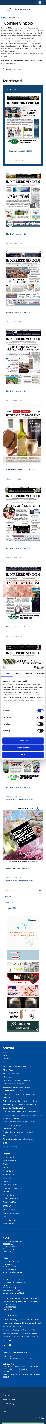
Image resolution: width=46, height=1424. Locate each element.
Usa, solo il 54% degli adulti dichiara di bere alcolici (21, 1319)
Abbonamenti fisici (9, 1202)
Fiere (5, 1055)
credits (5, 1411)
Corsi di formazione (10, 1146)
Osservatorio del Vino (11, 1184)
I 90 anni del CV (10, 908)
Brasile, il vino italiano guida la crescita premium (20, 1336)
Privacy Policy (8, 1390)
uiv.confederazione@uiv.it (12, 1272)
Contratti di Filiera (9, 1128)
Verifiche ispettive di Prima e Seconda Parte (19, 1121)
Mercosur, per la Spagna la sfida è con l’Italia (19, 1330)
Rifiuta (23, 755)
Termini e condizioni (10, 1399)
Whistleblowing (8, 1403)
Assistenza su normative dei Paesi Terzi (17, 1087)
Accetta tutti (23, 740)
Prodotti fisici (8, 1171)
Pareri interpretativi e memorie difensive (18, 1139)
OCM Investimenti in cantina (13, 1083)
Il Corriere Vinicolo (9, 1209)
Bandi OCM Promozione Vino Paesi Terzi (17, 1080)
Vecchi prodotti (8, 1157)
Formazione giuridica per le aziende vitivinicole (20, 1104)
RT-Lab (5, 1167)
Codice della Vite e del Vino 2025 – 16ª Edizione (20, 1101)
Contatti (6, 1058)
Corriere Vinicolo (9, 1195)
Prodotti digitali (8, 1174)
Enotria (5, 1150)
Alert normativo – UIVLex (12, 1090)
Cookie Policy (8, 1395)
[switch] (40, 717)
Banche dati (7, 1178)
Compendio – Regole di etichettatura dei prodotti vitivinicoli (21, 1096)
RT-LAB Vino (7, 1077)
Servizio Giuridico (9, 1160)
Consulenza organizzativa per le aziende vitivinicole (21, 1111)
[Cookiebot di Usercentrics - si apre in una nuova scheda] (34, 667)
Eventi (5, 1052)
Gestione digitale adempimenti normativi (18, 1132)
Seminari (6, 1164)
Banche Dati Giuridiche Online (14, 1108)
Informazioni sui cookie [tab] (35, 673)
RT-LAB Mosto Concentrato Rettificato (17, 1066)
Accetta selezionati (23, 747)
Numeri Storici (10, 902)
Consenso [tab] (7, 673)
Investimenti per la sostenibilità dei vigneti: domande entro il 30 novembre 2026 (22, 1325)
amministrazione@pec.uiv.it (17, 1369)
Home (3, 17)
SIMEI (5, 1216)
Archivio (8, 896)
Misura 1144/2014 (10, 1135)
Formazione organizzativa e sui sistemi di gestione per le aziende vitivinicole (22, 1117)
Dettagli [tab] (18, 673)
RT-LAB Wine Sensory (11, 1073)
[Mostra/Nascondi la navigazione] (4, 9)
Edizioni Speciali (11, 890)
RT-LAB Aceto (8, 1070)
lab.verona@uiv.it (9, 1309)
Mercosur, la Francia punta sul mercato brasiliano (21, 1333)
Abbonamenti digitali (10, 1198)
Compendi (6, 1153)
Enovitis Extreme (9, 1223)
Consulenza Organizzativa (12, 1188)
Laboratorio (7, 1181)
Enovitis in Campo (9, 1220)
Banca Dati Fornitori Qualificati (14, 1125)
